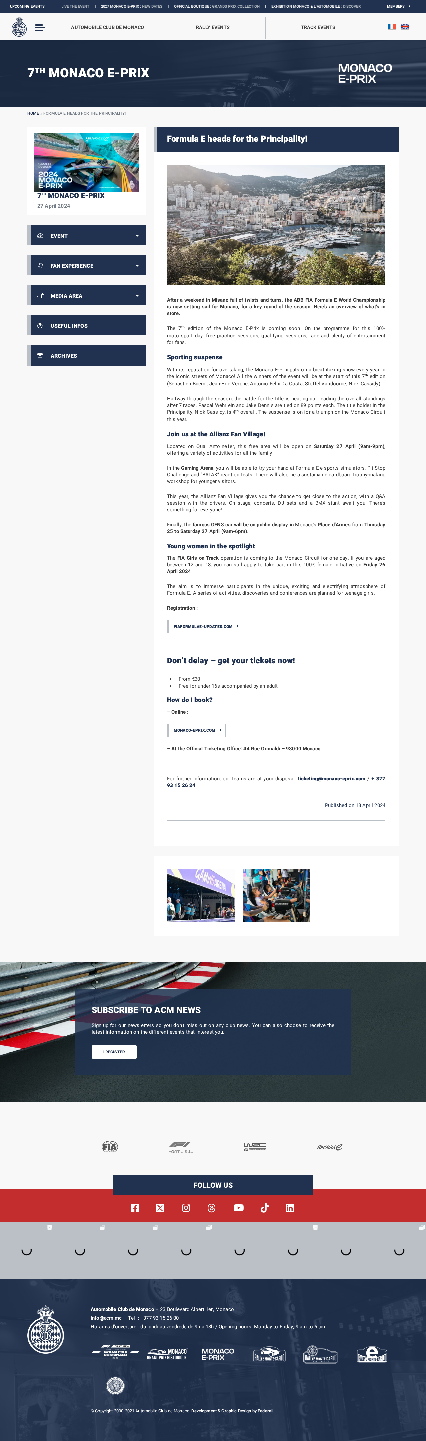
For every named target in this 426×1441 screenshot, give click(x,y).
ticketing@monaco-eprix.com (332, 778)
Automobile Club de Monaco (107, 27)
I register (114, 1052)
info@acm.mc (106, 1318)
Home (33, 113)
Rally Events (213, 27)
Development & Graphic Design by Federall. (233, 1411)
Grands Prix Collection (180, 6)
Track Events (318, 27)
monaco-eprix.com (194, 730)
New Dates (96, 6)
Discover (296, 6)
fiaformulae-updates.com (203, 627)
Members (398, 6)
